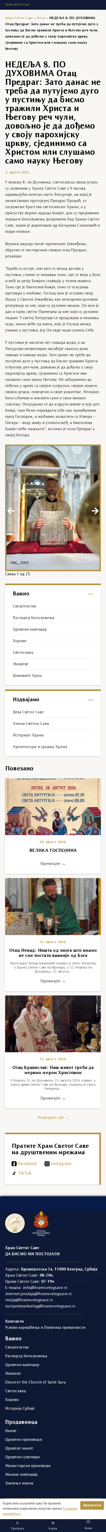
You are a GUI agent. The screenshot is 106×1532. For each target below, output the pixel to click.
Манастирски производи (27, 1466)
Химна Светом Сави (31, 724)
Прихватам (92, 1505)
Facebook (27, 1164)
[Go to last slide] (11, 511)
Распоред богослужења (34, 618)
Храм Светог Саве (19, 18)
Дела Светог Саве (28, 712)
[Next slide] (95, 511)
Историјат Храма (28, 735)
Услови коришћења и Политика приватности (45, 1328)
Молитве (21, 664)
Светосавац (23, 653)
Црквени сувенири (22, 1457)
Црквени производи (23, 1440)
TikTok (25, 1173)
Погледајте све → (53, 1118)
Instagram (61, 1164)
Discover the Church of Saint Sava (35, 1382)
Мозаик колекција (21, 1475)
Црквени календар (30, 629)
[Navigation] (88, 1521)
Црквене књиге (19, 1448)
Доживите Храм (27, 676)
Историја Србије (20, 1409)
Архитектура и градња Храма (40, 747)
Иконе (11, 1431)
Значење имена (19, 1483)
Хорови (19, 641)
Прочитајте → (53, 864)
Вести (41, 18)
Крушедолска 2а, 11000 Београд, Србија (59, 1269)
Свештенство (24, 606)
